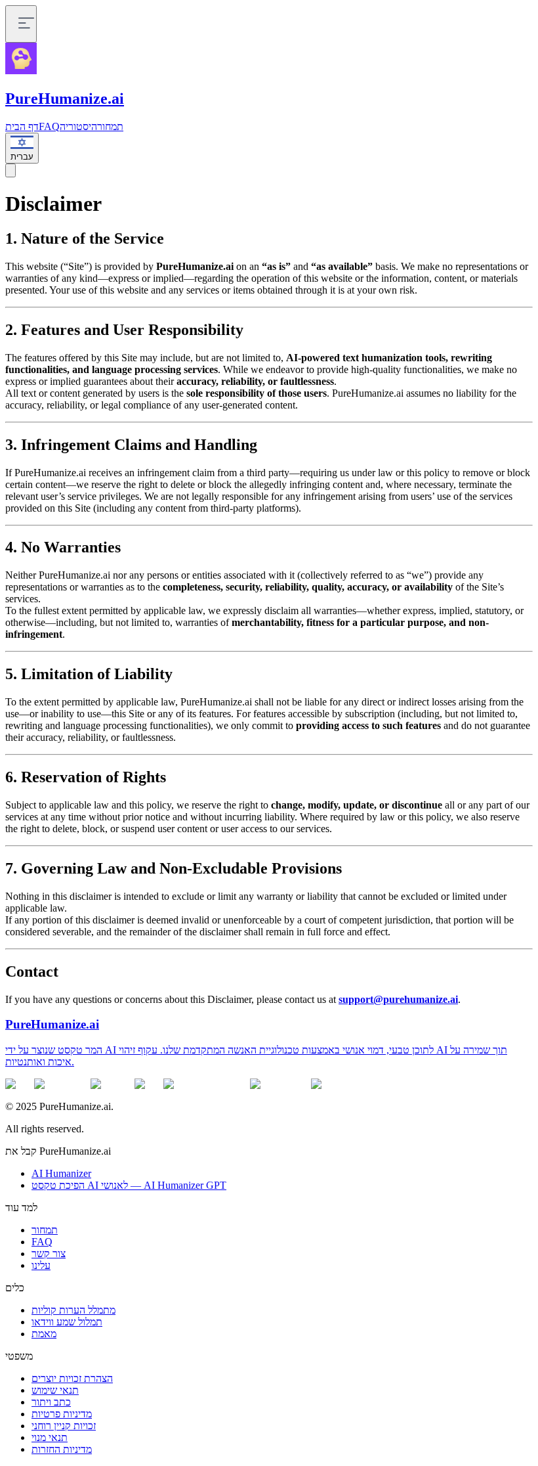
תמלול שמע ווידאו (66, 1321)
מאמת (43, 1333)
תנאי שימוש (55, 1390)
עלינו (41, 1265)
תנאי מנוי (49, 1437)
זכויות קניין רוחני (63, 1425)
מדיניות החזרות (61, 1449)
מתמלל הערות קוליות (73, 1310)
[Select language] (10, 170)
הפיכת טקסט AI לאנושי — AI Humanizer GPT (128, 1185)
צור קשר (48, 1253)
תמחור (110, 126)
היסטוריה (78, 126)
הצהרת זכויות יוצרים (72, 1378)
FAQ (49, 126)
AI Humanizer (61, 1173)
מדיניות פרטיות (61, 1413)
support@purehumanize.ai (398, 999)
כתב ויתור (51, 1402)
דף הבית (22, 126)
